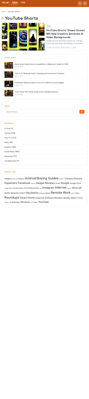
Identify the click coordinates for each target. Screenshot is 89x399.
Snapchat (39, 198)
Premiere (42, 193)
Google (65, 183)
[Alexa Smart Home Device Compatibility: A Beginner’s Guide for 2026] (8, 65)
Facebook (24, 183)
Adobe (7, 178)
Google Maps (8, 188)
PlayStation (32, 192)
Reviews (7, 147)
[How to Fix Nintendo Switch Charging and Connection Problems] (8, 74)
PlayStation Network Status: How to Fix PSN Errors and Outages (39, 83)
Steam (74, 198)
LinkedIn (69, 188)
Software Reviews (54, 198)
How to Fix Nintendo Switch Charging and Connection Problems (39, 73)
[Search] (82, 112)
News (48, 26)
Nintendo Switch (18, 193)
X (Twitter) (34, 202)
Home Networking (31, 188)
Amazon (20, 179)
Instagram (48, 187)
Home (3, 12)
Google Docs (75, 183)
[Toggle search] (80, 3)
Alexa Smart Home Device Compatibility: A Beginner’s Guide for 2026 (41, 64)
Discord (77, 178)
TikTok (80, 198)
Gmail (57, 183)
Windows (25, 202)
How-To (7, 138)
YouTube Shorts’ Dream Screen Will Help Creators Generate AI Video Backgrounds (65, 34)
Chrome (69, 178)
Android (30, 178)
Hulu (40, 188)
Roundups (11, 197)
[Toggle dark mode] (85, 3)
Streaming (8, 156)
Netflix (7, 193)
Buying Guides (47, 178)
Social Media (9, 152)
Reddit (47, 193)
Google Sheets (18, 188)
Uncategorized (10, 161)
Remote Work (61, 192)
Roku (77, 193)
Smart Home (27, 197)
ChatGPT (61, 179)
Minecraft (77, 188)
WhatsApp (16, 202)
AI (12, 179)
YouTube (43, 201)
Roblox (73, 193)
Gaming (7, 133)
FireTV (33, 183)
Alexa (15, 179)
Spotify (66, 198)
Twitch (6, 202)
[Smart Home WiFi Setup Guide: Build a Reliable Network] (8, 93)
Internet (60, 187)
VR (10, 202)
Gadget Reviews (45, 183)
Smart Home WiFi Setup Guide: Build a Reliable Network (36, 92)
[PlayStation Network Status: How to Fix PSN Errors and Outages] (8, 84)
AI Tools (7, 128)
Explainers (10, 183)
